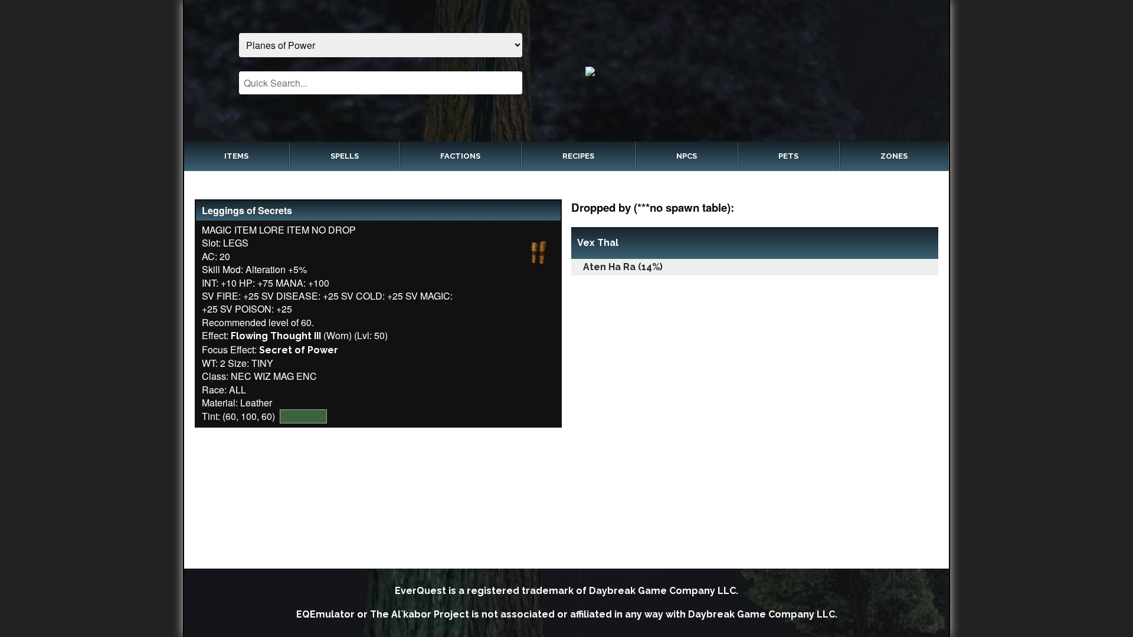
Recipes (578, 156)
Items (236, 156)
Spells (344, 156)
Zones (894, 156)
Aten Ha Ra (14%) (623, 266)
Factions (460, 156)
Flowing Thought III (276, 336)
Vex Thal (597, 242)
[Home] (752, 71)
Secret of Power (298, 350)
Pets (788, 156)
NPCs (686, 156)
